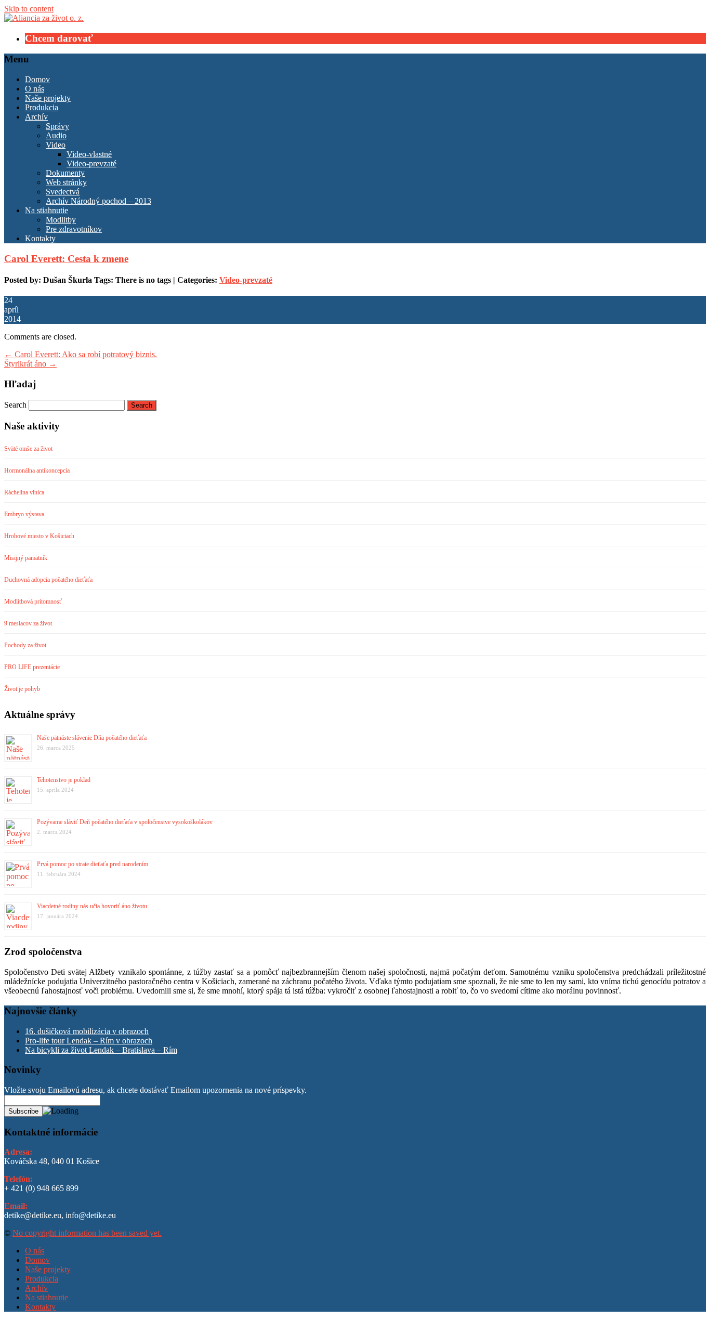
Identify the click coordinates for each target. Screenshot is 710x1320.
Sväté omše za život (28, 448)
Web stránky (66, 182)
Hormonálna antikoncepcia (37, 470)
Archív (36, 116)
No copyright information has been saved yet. (87, 1232)
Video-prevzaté (91, 163)
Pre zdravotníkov (74, 229)
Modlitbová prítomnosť (33, 601)
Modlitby (61, 219)
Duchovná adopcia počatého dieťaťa (48, 579)
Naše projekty (48, 98)
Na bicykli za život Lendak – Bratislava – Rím (101, 1049)
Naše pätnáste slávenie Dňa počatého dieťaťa (92, 737)
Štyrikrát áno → (30, 363)
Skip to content (29, 8)
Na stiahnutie (46, 210)
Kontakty (40, 238)
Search (15, 404)
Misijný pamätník (25, 557)
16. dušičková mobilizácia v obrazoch (87, 1031)
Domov (37, 79)
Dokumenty (65, 172)
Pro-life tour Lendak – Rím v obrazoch (88, 1040)
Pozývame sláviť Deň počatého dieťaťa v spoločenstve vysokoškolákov (125, 822)
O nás (34, 88)
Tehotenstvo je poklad (63, 779)
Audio (56, 135)
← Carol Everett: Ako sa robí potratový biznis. (80, 354)
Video (55, 144)
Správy (57, 126)
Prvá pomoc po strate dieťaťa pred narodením (92, 864)
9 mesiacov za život (28, 623)
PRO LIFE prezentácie (32, 667)
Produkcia (41, 107)
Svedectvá (63, 191)
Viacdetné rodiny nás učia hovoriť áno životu (92, 906)
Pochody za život (25, 645)
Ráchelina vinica (24, 492)
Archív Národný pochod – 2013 (98, 201)
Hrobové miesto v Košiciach (39, 536)
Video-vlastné (89, 154)
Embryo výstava (24, 514)
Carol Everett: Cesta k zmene (66, 258)
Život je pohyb (22, 688)
